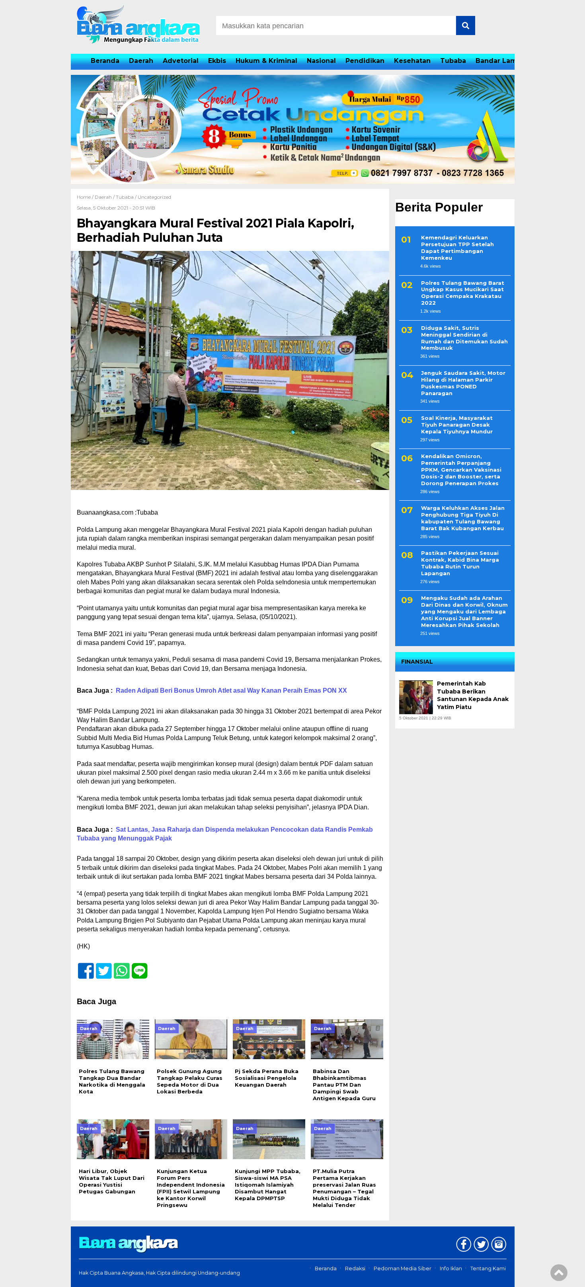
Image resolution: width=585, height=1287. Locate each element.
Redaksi (355, 1268)
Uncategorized (154, 197)
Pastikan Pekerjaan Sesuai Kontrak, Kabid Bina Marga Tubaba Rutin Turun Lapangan (460, 563)
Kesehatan (412, 61)
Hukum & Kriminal (266, 61)
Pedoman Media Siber (402, 1268)
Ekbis (217, 61)
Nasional (321, 61)
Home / (86, 197)
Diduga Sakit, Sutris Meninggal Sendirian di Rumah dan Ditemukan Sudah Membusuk (464, 338)
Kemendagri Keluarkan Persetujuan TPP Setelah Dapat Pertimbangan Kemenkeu (457, 248)
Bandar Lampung (505, 61)
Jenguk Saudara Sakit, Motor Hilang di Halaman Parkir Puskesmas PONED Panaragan (463, 383)
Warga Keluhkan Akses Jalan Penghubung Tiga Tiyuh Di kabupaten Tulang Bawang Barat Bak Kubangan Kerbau (463, 518)
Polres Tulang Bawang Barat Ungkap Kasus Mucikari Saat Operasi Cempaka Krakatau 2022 (462, 293)
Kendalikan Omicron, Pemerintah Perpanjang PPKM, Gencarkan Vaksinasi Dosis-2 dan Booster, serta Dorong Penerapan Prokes (461, 470)
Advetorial (181, 61)
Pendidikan (364, 61)
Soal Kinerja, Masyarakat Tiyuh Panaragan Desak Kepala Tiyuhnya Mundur (457, 425)
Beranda (105, 61)
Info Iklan (451, 1268)
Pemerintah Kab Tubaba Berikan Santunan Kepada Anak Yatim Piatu (473, 695)
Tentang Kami (488, 1268)
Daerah (141, 61)
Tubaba (453, 61)
